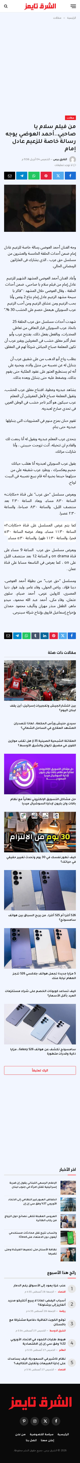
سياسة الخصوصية (41, 1434)
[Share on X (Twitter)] (58, 176)
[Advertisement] (40, 67)
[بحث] (6, 6)
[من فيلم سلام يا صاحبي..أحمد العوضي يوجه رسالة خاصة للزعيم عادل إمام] (40, 208)
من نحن (20, 1434)
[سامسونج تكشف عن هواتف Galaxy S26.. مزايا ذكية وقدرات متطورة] (40, 1024)
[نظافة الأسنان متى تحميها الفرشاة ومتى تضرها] (68, 1254)
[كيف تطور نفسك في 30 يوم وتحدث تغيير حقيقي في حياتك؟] (40, 832)
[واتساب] (33, 176)
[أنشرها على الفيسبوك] (70, 176)
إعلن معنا (47, 1440)
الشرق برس (60, 159)
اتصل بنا (31, 1440)
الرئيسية (63, 1434)
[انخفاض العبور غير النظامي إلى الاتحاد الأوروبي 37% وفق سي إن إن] (68, 1204)
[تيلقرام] (21, 176)
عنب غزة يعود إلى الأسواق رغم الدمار (40, 1286)
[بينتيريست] (46, 176)
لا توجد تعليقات (63, 165)
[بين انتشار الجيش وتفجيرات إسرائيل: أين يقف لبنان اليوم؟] (40, 680)
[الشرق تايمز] (40, 6)
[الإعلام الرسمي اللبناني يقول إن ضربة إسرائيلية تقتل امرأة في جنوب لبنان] (68, 1188)
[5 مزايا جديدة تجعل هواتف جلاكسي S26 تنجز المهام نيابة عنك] (40, 948)
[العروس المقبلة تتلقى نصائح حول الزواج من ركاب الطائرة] (68, 1221)
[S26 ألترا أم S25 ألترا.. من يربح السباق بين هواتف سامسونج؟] (40, 890)
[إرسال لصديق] (9, 176)
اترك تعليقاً (40, 1070)
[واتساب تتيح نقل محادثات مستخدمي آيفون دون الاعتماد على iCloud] (68, 1238)
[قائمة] (73, 6)
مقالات (70, 117)
